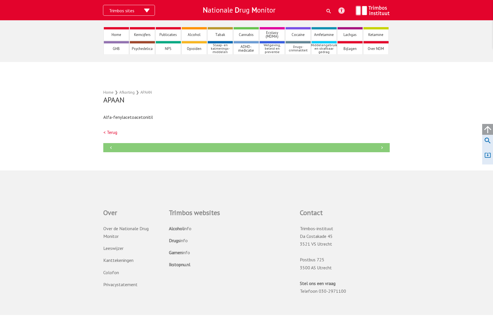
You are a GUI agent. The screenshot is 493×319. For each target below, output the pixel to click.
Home (108, 92)
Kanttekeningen (118, 260)
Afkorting (127, 92)
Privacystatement (120, 284)
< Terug (110, 132)
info (180, 228)
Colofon (111, 272)
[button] (329, 11)
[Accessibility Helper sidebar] (341, 10)
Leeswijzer (113, 248)
